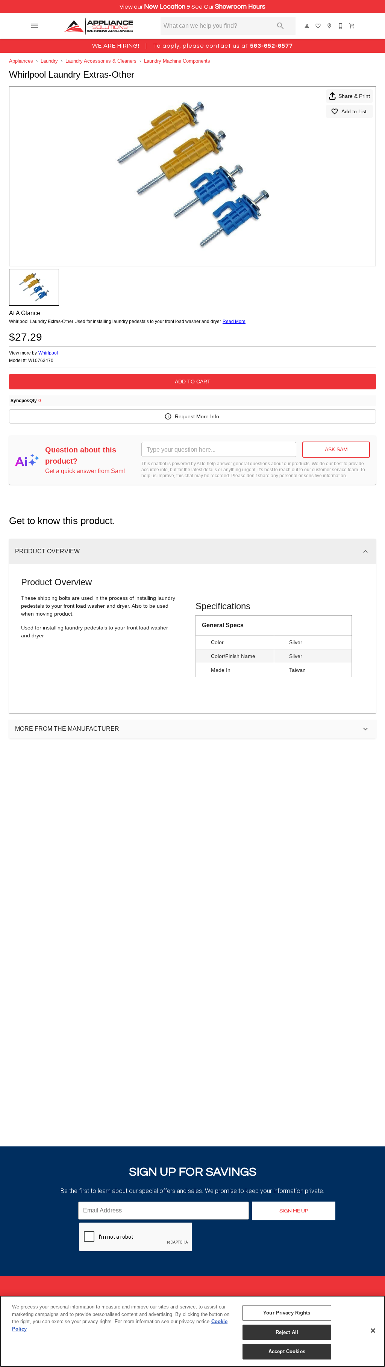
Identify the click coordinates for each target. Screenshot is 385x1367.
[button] (34, 25)
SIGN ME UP (293, 1211)
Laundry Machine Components (177, 61)
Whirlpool (48, 353)
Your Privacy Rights (286, 1313)
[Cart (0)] (352, 25)
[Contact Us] (341, 25)
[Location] (330, 25)
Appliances (21, 61)
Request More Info (197, 416)
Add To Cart (193, 382)
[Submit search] (280, 26)
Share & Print (354, 96)
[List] (318, 25)
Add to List (354, 111)
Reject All (287, 1332)
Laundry (49, 61)
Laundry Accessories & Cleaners (100, 61)
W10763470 (40, 360)
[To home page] (99, 26)
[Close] (373, 1330)
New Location (164, 6)
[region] (192, 1331)
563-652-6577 (271, 46)
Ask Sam (336, 449)
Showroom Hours (240, 6)
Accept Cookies (286, 1351)
